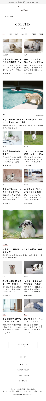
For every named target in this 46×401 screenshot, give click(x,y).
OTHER (33, 34)
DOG (10, 34)
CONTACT (23, 364)
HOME (4, 16)
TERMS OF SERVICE (23, 375)
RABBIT (24, 34)
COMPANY (23, 381)
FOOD (41, 34)
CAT (16, 34)
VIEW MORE (23, 345)
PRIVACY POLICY (23, 370)
